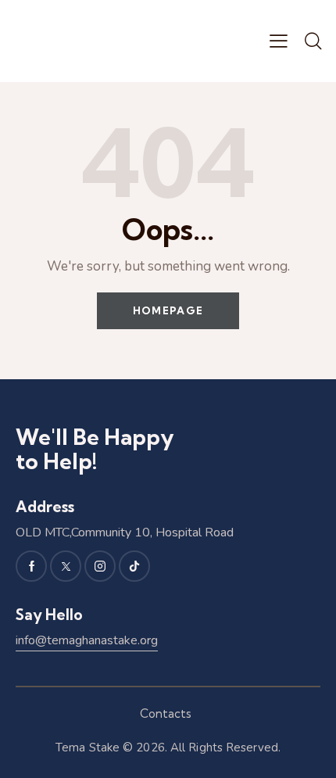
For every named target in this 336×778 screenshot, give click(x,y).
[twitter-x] (65, 566)
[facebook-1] (31, 566)
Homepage (168, 310)
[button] (279, 40)
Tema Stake (87, 747)
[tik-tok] (134, 566)
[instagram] (100, 566)
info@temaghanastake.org (87, 640)
